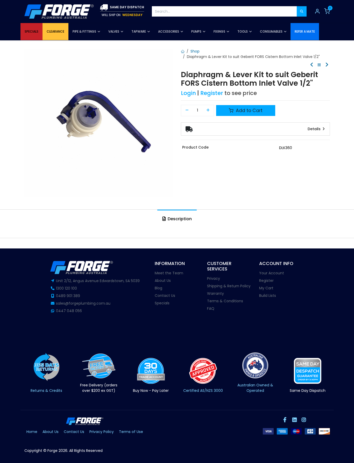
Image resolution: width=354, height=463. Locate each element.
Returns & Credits (46, 390)
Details (315, 128)
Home (31, 431)
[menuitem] (31, 31)
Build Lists (267, 295)
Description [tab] (179, 219)
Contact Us (165, 295)
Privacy (213, 278)
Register (211, 93)
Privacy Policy (101, 431)
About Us (163, 280)
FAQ (210, 308)
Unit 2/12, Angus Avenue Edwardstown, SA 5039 (98, 280)
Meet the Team (169, 273)
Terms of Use (131, 431)
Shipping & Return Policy (229, 286)
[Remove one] (187, 110)
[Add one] (208, 110)
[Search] (302, 11)
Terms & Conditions (225, 301)
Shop (195, 51)
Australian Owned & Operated (255, 388)
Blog (158, 288)
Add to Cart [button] (249, 110)
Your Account (271, 273)
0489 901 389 (68, 295)
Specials (162, 303)
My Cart (266, 288)
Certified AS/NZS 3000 (203, 390)
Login (188, 93)
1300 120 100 (66, 288)
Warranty (215, 293)
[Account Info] (317, 11)
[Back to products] (319, 65)
